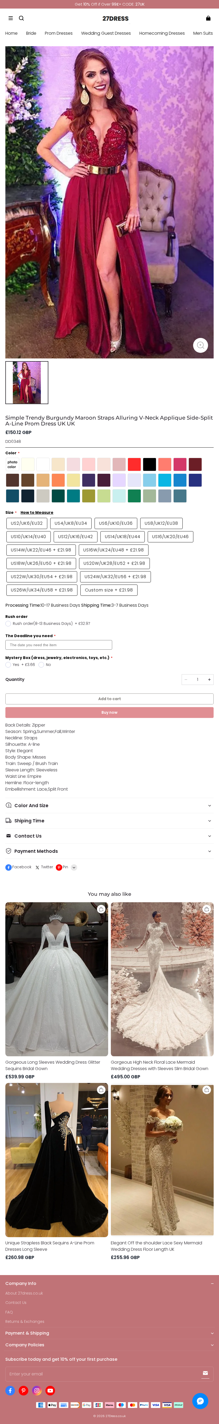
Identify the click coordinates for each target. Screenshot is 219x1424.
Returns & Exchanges (24, 1321)
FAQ (9, 1312)
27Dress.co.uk (115, 1416)
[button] (10, 18)
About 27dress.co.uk (24, 1293)
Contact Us (15, 1302)
